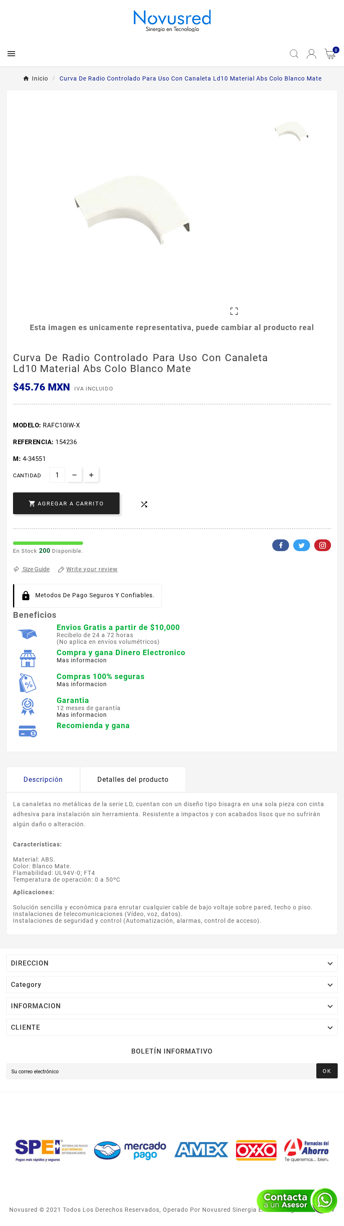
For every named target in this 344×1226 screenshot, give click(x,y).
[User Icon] (311, 54)
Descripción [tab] (43, 779)
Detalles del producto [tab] (133, 779)
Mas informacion (82, 660)
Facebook (280, 545)
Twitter (301, 545)
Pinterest (322, 545)
